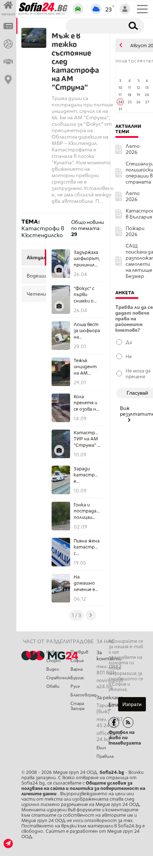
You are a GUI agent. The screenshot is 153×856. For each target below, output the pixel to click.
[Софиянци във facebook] (114, 722)
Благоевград (83, 694)
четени (36, 294)
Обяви (52, 686)
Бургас (77, 677)
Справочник (58, 677)
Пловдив (79, 652)
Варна (76, 669)
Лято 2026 (132, 149)
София (77, 660)
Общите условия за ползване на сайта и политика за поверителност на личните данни (83, 788)
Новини (54, 652)
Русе (75, 686)
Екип (101, 747)
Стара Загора (77, 706)
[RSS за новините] (128, 722)
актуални (36, 257)
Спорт (53, 660)
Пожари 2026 (135, 231)
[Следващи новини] (90, 615)
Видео (52, 669)
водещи (36, 276)
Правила (105, 756)
